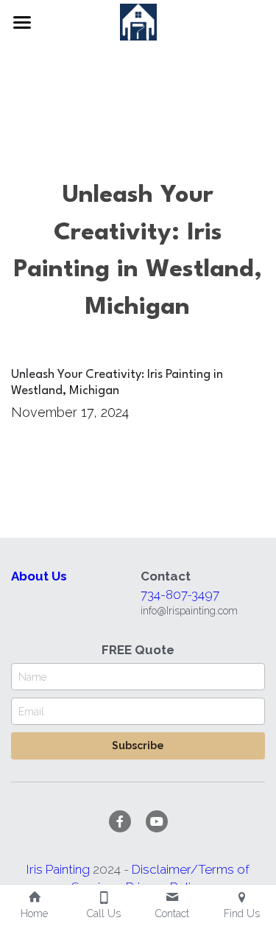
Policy (187, 857)
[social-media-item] (120, 792)
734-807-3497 (180, 565)
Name (32, 647)
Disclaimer (161, 839)
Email (31, 681)
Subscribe (138, 716)
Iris (36, 839)
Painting (69, 839)
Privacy (146, 857)
